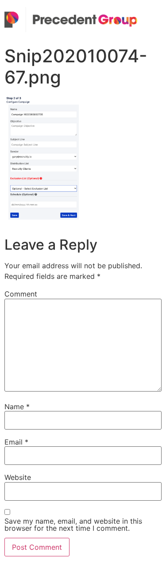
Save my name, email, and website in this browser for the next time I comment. (73, 524)
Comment (20, 293)
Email (16, 441)
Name (17, 406)
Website (17, 477)
